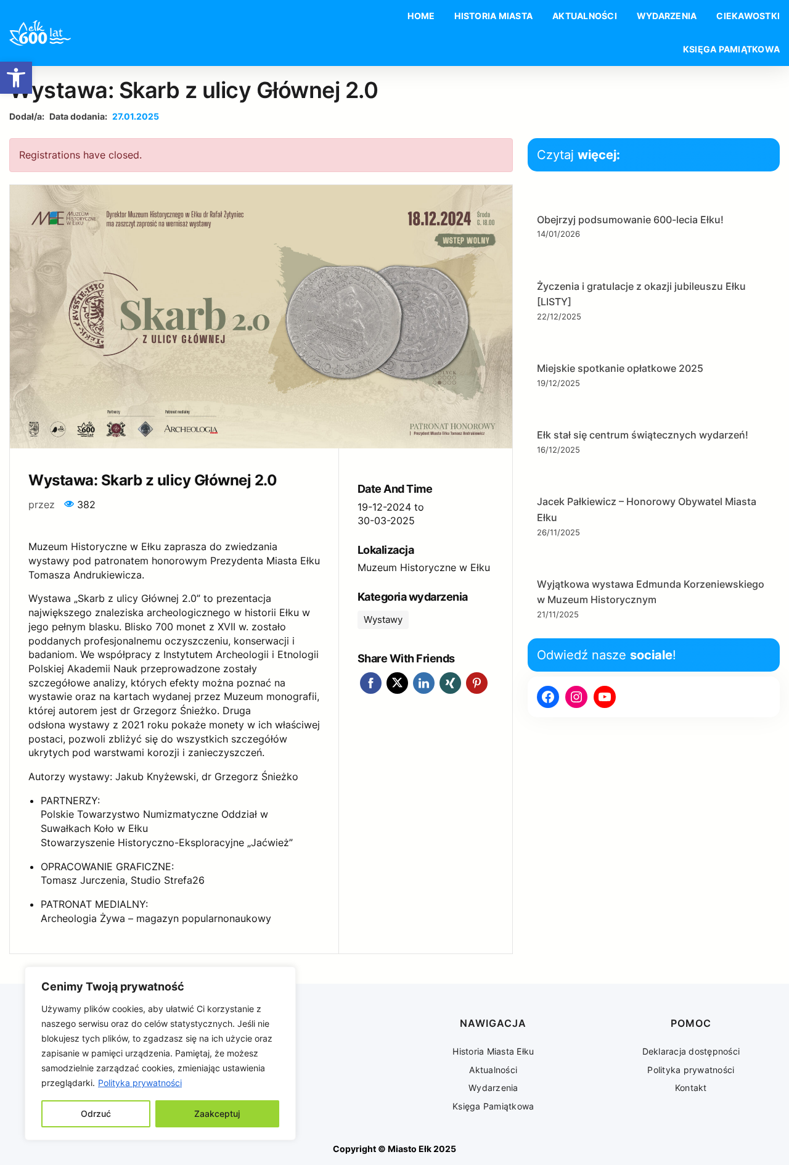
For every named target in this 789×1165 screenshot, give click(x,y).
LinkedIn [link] (424, 683)
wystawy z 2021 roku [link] (118, 724)
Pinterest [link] (477, 683)
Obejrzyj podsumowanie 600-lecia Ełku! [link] (630, 219)
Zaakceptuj (217, 1113)
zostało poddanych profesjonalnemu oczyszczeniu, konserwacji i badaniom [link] (161, 640)
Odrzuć (96, 1113)
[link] (16, 78)
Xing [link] (450, 683)
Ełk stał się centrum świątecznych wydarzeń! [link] (642, 435)
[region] (160, 1053)
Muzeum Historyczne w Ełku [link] (424, 567)
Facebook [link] (371, 683)
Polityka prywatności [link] (140, 1082)
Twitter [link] (397, 683)
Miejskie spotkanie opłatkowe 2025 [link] (620, 368)
